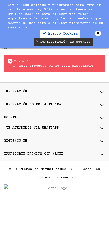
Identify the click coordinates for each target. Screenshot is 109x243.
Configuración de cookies (64, 42)
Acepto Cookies (62, 34)
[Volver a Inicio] (5, 48)
